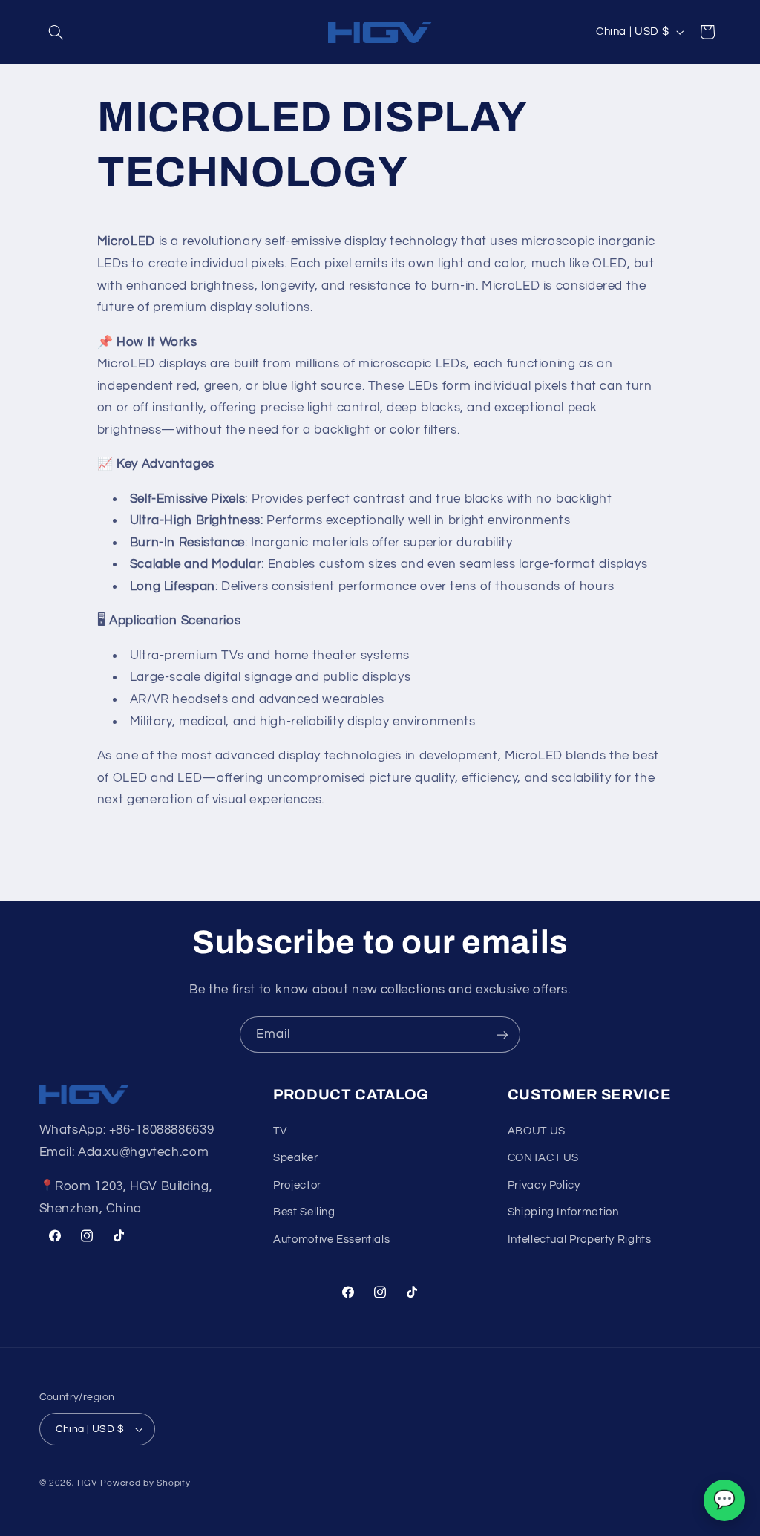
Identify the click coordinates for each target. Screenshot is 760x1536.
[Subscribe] (502, 1034)
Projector (297, 1185)
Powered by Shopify (145, 1483)
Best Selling (304, 1212)
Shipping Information (563, 1212)
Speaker (295, 1157)
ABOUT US (537, 1131)
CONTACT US (543, 1157)
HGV (88, 1483)
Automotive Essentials (331, 1239)
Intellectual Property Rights (580, 1239)
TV (279, 1131)
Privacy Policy (544, 1185)
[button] (56, 32)
